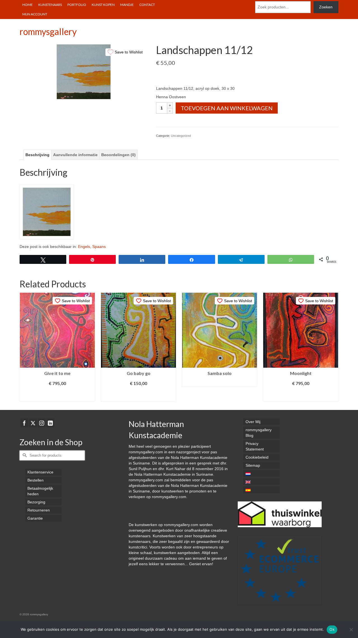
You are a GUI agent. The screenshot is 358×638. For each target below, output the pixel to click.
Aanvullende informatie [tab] (75, 155)
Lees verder (219, 382)
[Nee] (351, 629)
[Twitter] (33, 422)
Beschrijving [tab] (37, 155)
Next (333, 347)
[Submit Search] (24, 455)
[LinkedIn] (50, 422)
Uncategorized (181, 135)
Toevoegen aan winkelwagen (227, 108)
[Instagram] (42, 422)
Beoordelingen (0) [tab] (118, 155)
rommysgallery (48, 31)
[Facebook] (24, 422)
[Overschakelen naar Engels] (261, 481)
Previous (24, 347)
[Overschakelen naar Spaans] (261, 489)
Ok (332, 629)
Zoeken (326, 7)
